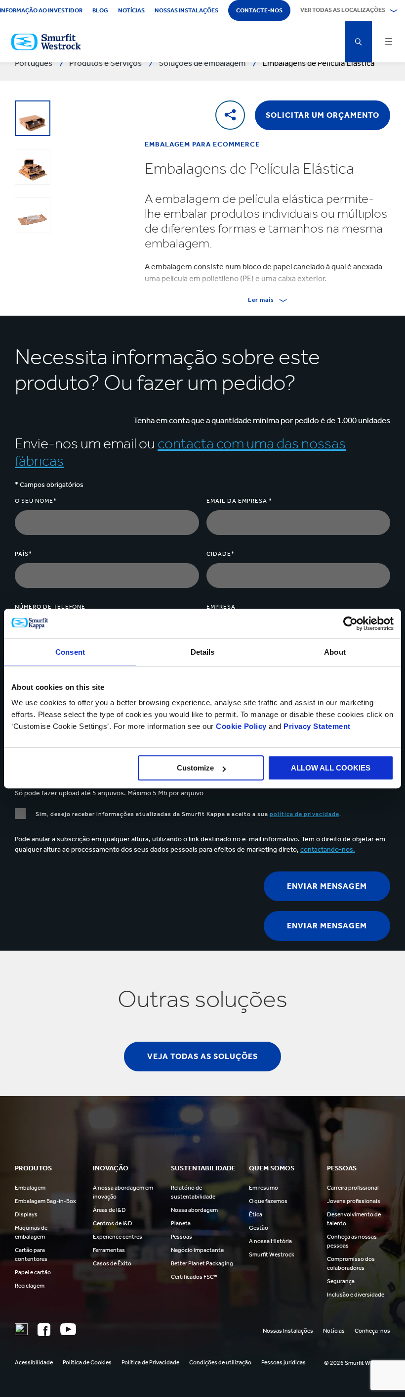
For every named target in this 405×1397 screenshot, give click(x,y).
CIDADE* (220, 553)
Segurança (341, 1281)
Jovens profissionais (353, 1201)
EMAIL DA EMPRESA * (239, 500)
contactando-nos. (327, 849)
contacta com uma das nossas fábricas (180, 452)
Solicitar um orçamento (322, 115)
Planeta (181, 1223)
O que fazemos (268, 1201)
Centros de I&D (112, 1223)
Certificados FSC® (194, 1276)
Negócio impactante (197, 1250)
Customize (195, 768)
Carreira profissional (353, 1187)
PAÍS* (23, 553)
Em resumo (263, 1187)
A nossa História (270, 1241)
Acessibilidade (34, 1362)
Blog (100, 10)
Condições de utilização (220, 1362)
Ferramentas (109, 1250)
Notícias (131, 10)
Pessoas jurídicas (283, 1362)
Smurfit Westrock (271, 1254)
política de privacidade (304, 814)
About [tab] (335, 652)
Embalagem (30, 1187)
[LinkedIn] (21, 1329)
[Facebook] (44, 1329)
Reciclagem (29, 1285)
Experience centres (117, 1236)
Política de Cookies (87, 1362)
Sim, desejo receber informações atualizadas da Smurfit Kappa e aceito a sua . (188, 814)
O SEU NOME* (36, 500)
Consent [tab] (70, 652)
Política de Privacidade (150, 1362)
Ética (255, 1214)
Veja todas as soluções (202, 1056)
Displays (26, 1214)
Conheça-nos (372, 1330)
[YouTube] (68, 1329)
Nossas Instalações (288, 1330)
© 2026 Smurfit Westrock (357, 1362)
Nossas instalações (186, 10)
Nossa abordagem (194, 1209)
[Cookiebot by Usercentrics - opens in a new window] (350, 623)
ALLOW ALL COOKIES (330, 768)
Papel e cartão (33, 1272)
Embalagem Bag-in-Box (45, 1201)
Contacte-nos (259, 10)
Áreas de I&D (109, 1209)
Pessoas (181, 1236)
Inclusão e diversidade (355, 1294)
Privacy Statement (316, 726)
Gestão (258, 1227)
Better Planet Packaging (202, 1263)
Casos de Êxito (112, 1263)
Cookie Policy (241, 726)
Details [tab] (203, 652)
